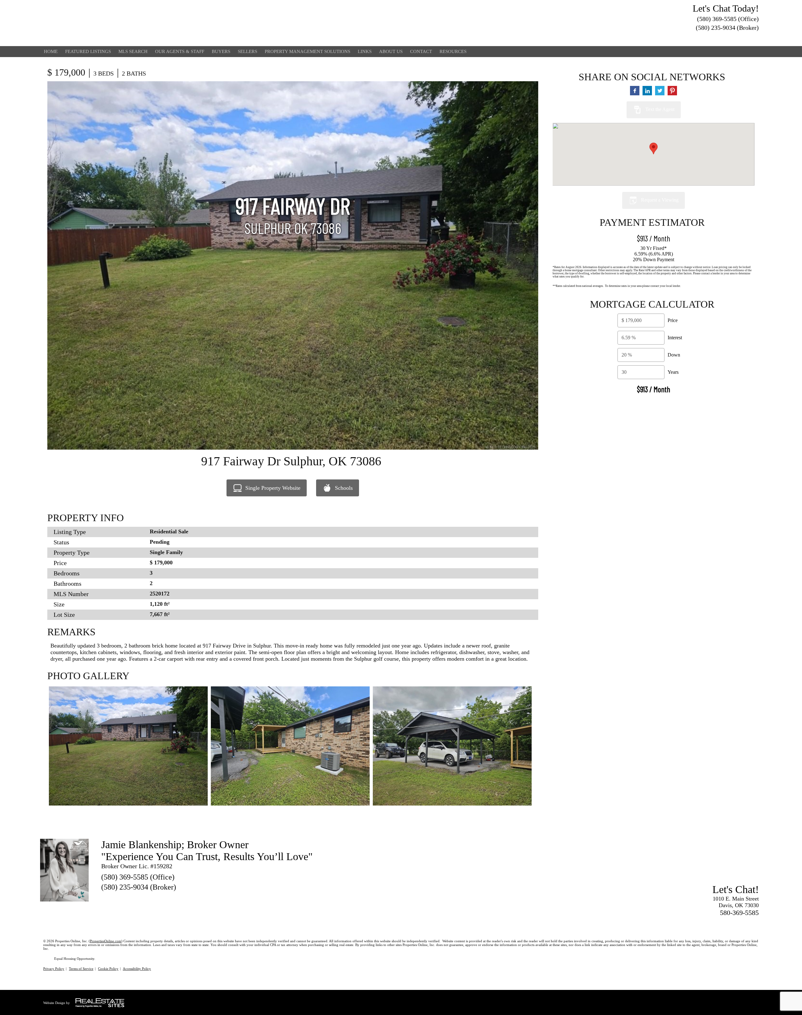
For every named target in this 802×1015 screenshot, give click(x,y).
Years (673, 372)
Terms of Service (81, 968)
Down (674, 354)
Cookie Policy (108, 968)
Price (673, 320)
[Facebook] (755, 37)
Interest (675, 337)
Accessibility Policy (137, 968)
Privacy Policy (53, 968)
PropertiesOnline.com (105, 941)
